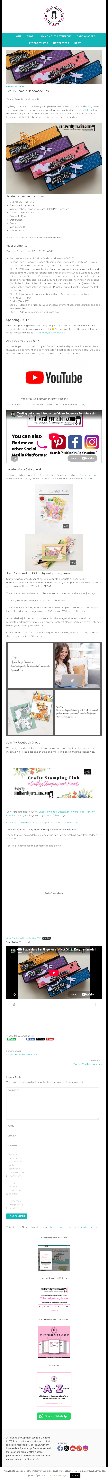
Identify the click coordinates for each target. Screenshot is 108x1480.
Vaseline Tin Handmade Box (87, 1062)
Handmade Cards (15, 86)
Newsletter (61, 43)
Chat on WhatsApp (56, 1416)
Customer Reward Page (71, 811)
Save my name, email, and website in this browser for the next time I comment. (16, 1165)
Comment (13, 1092)
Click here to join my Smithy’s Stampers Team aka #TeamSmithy (41, 822)
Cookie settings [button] (58, 1475)
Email (12, 1136)
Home (18, 36)
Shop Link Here (84, 110)
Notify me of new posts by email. (16, 1204)
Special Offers (51, 815)
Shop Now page (47, 811)
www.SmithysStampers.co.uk (50, 332)
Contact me (86, 475)
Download (46, 938)
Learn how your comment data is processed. (75, 1227)
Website (12, 1145)
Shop (30, 36)
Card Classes (86, 36)
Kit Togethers (38, 43)
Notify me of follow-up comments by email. (15, 1188)
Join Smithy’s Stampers (56, 36)
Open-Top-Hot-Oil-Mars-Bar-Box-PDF (23, 938)
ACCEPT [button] (75, 1475)
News (77, 43)
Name (11, 1126)
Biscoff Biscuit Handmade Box (21, 1053)
